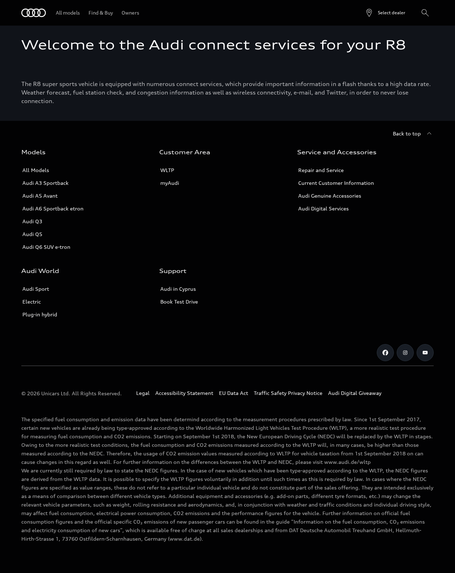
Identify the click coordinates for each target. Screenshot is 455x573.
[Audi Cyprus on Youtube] (425, 352)
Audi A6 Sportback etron (53, 208)
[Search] (425, 12)
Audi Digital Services (323, 208)
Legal (143, 393)
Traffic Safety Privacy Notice (288, 393)
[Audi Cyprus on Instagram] (405, 352)
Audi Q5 (32, 234)
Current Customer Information (336, 183)
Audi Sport (35, 289)
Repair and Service (321, 170)
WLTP (167, 170)
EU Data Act (233, 393)
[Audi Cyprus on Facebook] (385, 352)
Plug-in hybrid (39, 314)
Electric (31, 302)
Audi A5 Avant (40, 196)
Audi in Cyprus (178, 289)
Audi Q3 (32, 221)
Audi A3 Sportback (45, 183)
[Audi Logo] (33, 13)
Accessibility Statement (184, 393)
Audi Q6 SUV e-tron (46, 247)
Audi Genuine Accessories (329, 196)
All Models (35, 170)
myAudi (169, 183)
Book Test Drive (179, 302)
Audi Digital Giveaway (354, 393)
